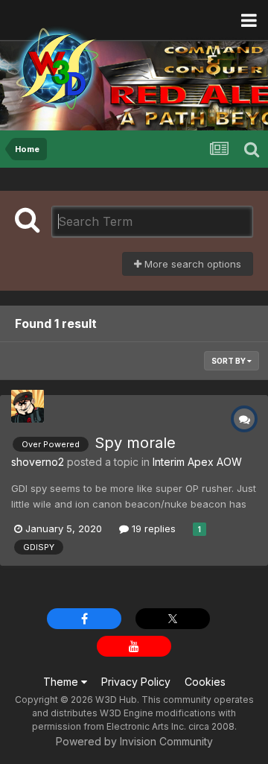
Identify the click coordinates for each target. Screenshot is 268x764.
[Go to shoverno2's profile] (27, 406)
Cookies (205, 681)
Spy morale (135, 443)
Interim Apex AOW (197, 461)
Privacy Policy (135, 681)
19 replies (152, 528)
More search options (191, 264)
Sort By (229, 360)
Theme (62, 681)
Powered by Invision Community (134, 741)
